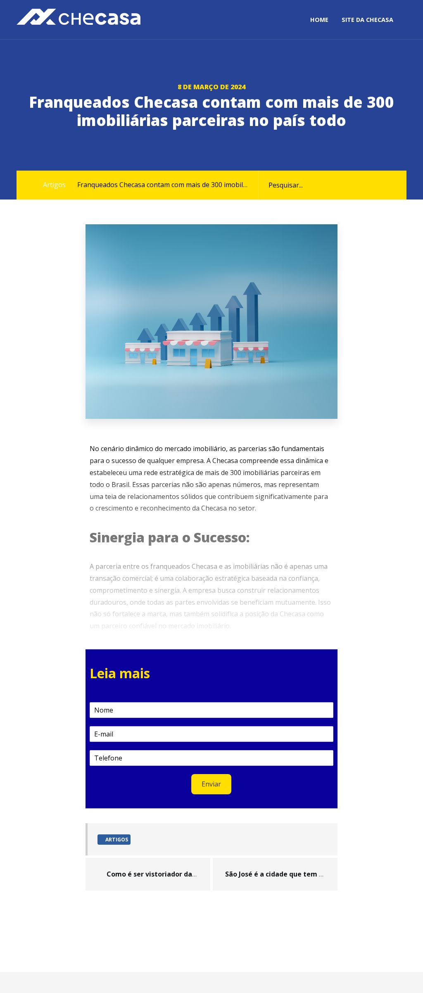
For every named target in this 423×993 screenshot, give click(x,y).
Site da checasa (367, 20)
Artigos (54, 184)
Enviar (211, 784)
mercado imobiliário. (199, 625)
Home (319, 20)
